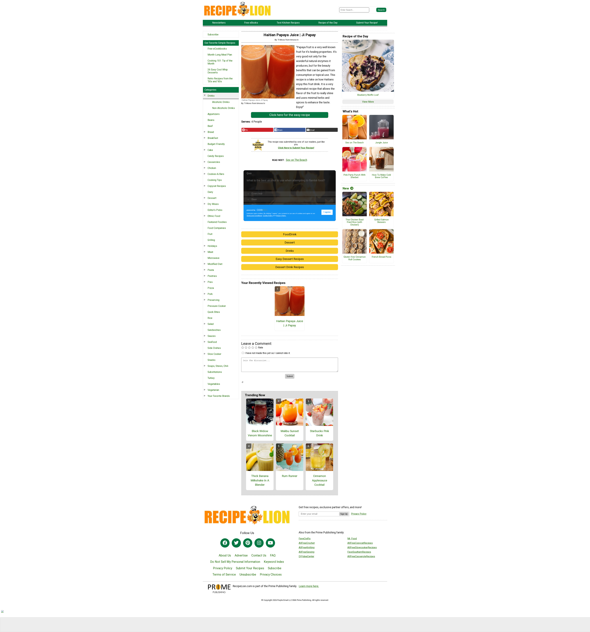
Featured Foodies (217, 222)
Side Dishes (214, 348)
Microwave (213, 258)
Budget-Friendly (216, 144)
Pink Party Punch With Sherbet (355, 176)
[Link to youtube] (270, 543)
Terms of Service (224, 574)
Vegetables (214, 384)
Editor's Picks (215, 210)
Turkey (211, 378)
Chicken (212, 168)
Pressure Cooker (217, 306)
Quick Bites (214, 312)
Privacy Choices (271, 574)
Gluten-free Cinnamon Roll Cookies (355, 258)
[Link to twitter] (236, 543)
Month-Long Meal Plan (220, 54)
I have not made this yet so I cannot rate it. (267, 353)
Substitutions (215, 372)
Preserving (213, 300)
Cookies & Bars (216, 174)
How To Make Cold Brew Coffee (381, 176)
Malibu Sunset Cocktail (290, 433)
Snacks (211, 360)
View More (368, 101)
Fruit (210, 234)
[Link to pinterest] (247, 543)
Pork (210, 294)
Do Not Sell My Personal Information (235, 562)
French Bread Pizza (381, 257)
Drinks (211, 95)
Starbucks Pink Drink (319, 433)
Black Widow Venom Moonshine (260, 433)
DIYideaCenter (306, 556)
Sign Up (343, 514)
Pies (210, 282)
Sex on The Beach (296, 159)
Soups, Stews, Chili (218, 366)
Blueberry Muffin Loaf (368, 95)
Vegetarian (213, 390)
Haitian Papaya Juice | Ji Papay (289, 323)
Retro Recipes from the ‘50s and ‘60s (220, 80)
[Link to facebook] (225, 543)
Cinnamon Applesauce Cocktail (319, 480)
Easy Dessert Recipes (290, 259)
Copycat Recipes (217, 186)
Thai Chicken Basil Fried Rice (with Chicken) (355, 222)
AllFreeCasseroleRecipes (361, 556)
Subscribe (213, 34)
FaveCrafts (305, 538)
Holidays (212, 246)
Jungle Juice (381, 143)
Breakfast (213, 138)
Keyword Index (274, 562)
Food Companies (217, 228)
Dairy (210, 192)
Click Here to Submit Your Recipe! (296, 148)
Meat (210, 252)
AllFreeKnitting (307, 547)
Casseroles (214, 162)
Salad (211, 324)
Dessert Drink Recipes (289, 267)
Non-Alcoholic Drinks (223, 108)
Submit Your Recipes (250, 568)
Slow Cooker (214, 354)
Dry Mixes (213, 204)
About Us (225, 555)
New (346, 188)
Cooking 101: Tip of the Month (220, 62)
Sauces (212, 336)
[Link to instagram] (259, 543)
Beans (211, 120)
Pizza (211, 288)
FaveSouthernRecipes (359, 551)
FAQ (272, 555)
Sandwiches (214, 330)
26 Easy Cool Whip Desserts (218, 71)
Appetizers (214, 114)
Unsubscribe (248, 574)
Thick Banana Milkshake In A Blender (260, 480)
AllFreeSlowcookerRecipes (362, 547)
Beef (210, 126)
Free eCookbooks (217, 48)
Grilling (211, 240)
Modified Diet (215, 264)
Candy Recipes (216, 156)
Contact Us (258, 555)
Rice (210, 318)
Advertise (241, 555)
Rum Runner (289, 476)
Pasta (211, 270)
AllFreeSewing (306, 551)
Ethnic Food (214, 216)
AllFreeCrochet (307, 543)
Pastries (212, 276)
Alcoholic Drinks (221, 102)
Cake (210, 150)
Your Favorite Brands (219, 396)
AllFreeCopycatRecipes (360, 543)
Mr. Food (352, 538)
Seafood (212, 342)
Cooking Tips (215, 180)
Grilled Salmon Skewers (381, 221)
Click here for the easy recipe (289, 115)
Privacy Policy (222, 568)
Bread (211, 132)
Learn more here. (309, 586)
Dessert (212, 198)
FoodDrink (289, 234)
